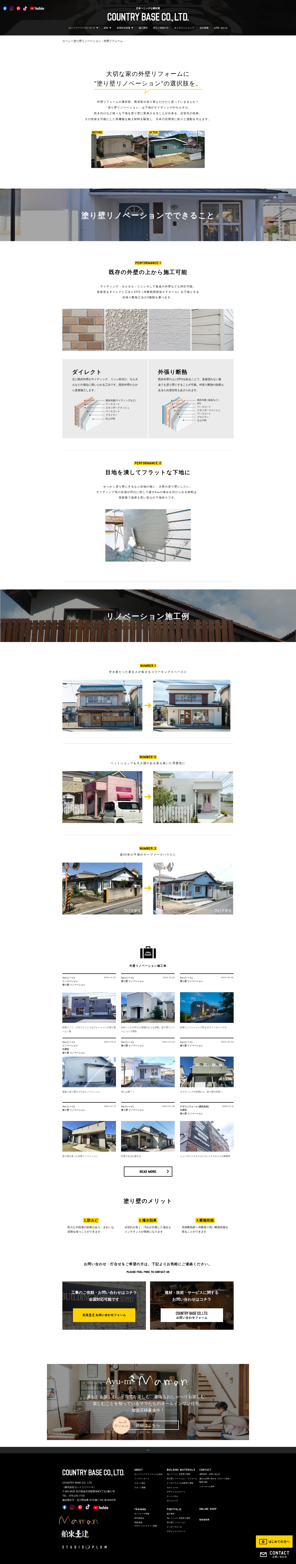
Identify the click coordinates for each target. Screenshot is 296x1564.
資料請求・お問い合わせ (209, 1474)
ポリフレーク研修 (141, 1514)
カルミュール (172, 1487)
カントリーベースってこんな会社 (148, 1474)
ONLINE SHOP (208, 1508)
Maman (204, 1519)
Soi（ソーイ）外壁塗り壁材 (178, 1474)
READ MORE (148, 1171)
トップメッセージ (141, 1479)
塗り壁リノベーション (176, 1522)
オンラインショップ (184, 28)
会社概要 (204, 28)
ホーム (66, 41)
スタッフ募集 (140, 1487)
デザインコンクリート (176, 1492)
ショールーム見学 (206, 1486)
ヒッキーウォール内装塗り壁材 (180, 1483)
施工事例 (143, 28)
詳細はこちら (148, 1425)
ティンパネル (172, 1496)
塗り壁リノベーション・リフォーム (182, 1479)
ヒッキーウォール (174, 1527)
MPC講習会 (139, 1518)
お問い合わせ (220, 28)
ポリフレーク (172, 1501)
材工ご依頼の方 (161, 28)
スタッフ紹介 (140, 1483)
